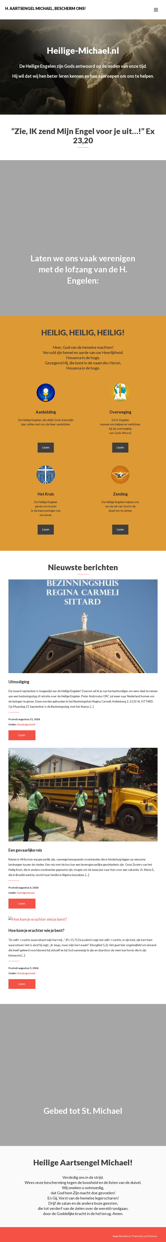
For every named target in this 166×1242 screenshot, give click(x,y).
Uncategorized (26, 724)
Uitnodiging (18, 681)
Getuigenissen (26, 892)
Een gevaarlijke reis (25, 850)
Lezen (45, 447)
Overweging (120, 412)
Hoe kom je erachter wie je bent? (36, 930)
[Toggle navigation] (156, 9)
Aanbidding (46, 412)
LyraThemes (150, 1236)
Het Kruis (46, 494)
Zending (120, 494)
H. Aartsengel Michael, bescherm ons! (44, 8)
